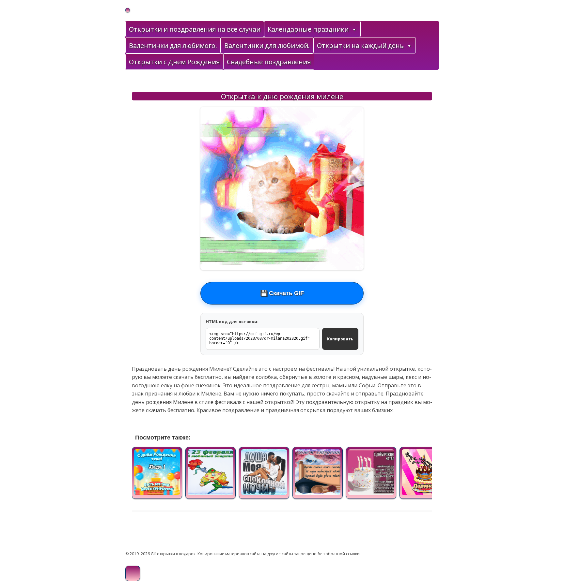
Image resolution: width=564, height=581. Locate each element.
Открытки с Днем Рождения (174, 61)
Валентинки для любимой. (267, 45)
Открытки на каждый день (360, 45)
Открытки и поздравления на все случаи (194, 29)
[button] (354, 29)
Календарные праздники (308, 29)
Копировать (340, 339)
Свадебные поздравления (269, 61)
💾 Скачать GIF (282, 293)
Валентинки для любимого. (173, 45)
